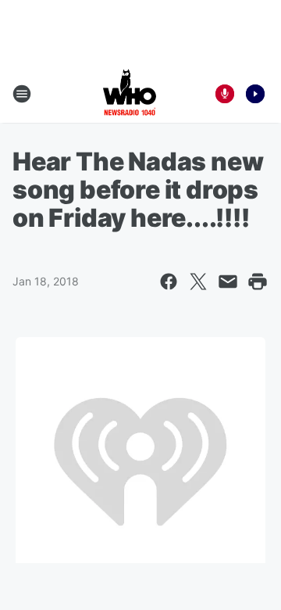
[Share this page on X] (198, 281)
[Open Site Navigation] (21, 93)
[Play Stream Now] (255, 93)
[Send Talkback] (224, 93)
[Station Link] (129, 94)
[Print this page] (258, 281)
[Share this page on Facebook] (169, 281)
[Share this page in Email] (228, 281)
